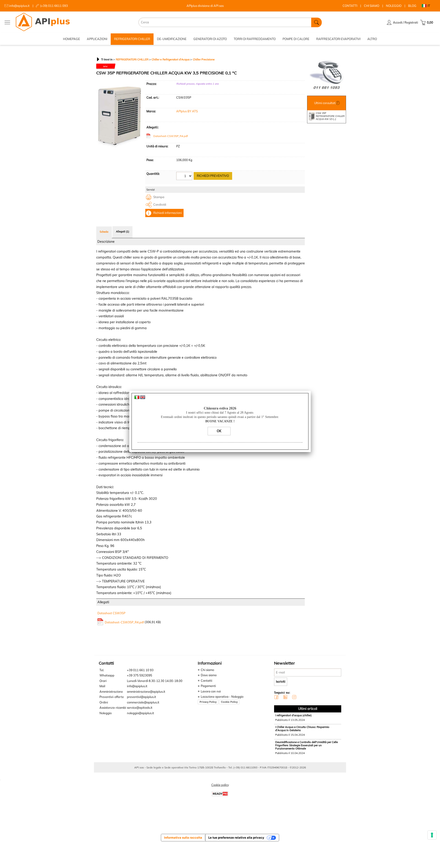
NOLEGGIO (394, 6)
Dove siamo (209, 675)
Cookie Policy (229, 701)
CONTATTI (350, 6)
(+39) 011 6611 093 (54, 6)
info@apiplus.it (19, 6)
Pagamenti (208, 686)
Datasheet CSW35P (111, 613)
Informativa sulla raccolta (183, 837)
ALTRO (372, 39)
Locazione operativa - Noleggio (222, 696)
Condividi (159, 204)
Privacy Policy (208, 701)
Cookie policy (220, 785)
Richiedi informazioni (167, 213)
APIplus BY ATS (187, 111)
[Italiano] (137, 398)
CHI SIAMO (371, 6)
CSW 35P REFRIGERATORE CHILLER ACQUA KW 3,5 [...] (330, 116)
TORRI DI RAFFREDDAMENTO (255, 39)
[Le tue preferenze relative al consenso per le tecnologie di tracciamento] (432, 835)
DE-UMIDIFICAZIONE (172, 39)
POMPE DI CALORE (296, 39)
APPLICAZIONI (97, 39)
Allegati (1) (122, 231)
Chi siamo (207, 670)
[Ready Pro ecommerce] (220, 793)
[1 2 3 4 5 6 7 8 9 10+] (184, 176)
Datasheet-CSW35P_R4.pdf (170, 136)
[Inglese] (143, 398)
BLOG (412, 6)
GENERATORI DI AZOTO (210, 39)
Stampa (158, 197)
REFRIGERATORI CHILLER (132, 39)
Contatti (206, 680)
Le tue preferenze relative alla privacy (236, 837)
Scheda (104, 231)
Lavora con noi (211, 691)
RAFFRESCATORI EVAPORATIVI (338, 39)
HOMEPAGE (71, 39)
